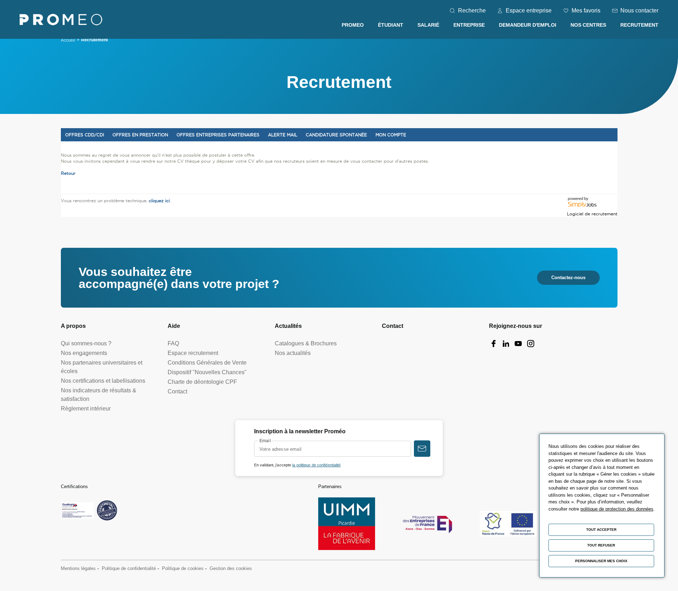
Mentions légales (78, 568)
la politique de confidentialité (316, 465)
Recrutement (639, 25)
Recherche (472, 10)
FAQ (173, 343)
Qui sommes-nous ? (86, 343)
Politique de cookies (183, 568)
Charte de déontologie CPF (202, 382)
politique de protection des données (616, 509)
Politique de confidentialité (129, 568)
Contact (177, 391)
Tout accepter (601, 530)
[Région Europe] (508, 524)
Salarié (428, 25)
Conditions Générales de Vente (207, 363)
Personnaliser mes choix (601, 561)
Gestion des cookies (231, 568)
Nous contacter (639, 10)
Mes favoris (586, 10)
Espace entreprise (529, 10)
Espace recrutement (193, 353)
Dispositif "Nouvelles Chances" (207, 372)
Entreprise (469, 25)
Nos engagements (84, 353)
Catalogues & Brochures (306, 343)
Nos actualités (293, 353)
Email (265, 441)
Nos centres (588, 25)
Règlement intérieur (86, 409)
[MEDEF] (427, 523)
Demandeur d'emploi (527, 25)
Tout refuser (601, 545)
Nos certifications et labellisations (103, 381)
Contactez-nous (568, 277)
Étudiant (390, 25)
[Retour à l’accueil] (61, 21)
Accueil (68, 40)
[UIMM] (346, 523)
